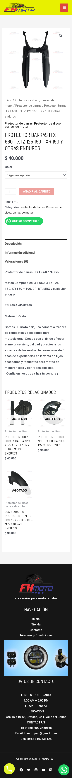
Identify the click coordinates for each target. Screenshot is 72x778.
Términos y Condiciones (36, 635)
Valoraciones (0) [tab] (16, 261)
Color (8, 167)
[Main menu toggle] (64, 8)
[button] (60, 35)
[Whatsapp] (50, 770)
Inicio (8, 100)
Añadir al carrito (37, 191)
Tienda (36, 624)
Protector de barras (28, 105)
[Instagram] (36, 770)
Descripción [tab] (13, 243)
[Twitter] (28, 770)
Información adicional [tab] (20, 252)
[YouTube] (43, 770)
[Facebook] (21, 770)
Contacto (36, 630)
